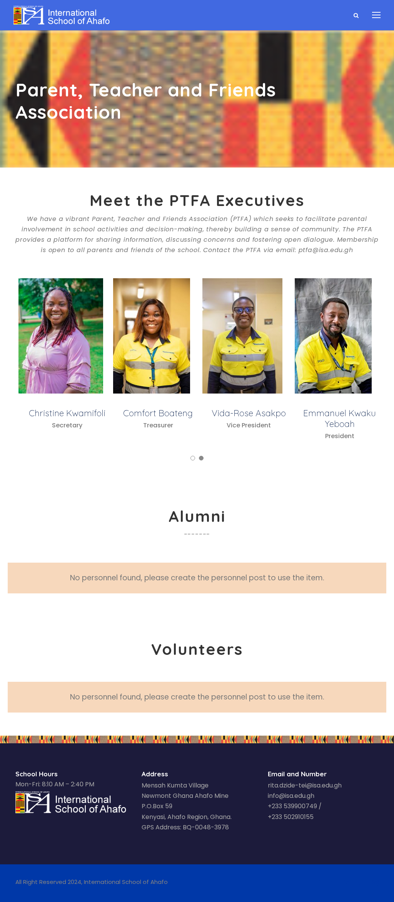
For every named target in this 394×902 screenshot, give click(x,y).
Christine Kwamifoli (67, 413)
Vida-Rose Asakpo (249, 413)
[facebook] (320, 883)
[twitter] (361, 883)
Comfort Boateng (158, 413)
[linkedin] (333, 883)
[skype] (347, 883)
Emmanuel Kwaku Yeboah (339, 418)
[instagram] (375, 883)
